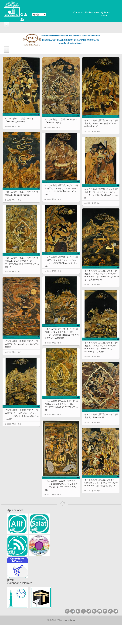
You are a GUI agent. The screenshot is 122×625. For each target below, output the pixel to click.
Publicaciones (92, 12)
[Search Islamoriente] (22, 15)
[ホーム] (12, 8)
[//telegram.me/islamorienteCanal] (72, 611)
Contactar (78, 12)
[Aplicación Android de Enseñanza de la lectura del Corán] (17, 524)
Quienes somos (105, 14)
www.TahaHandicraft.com (70, 43)
